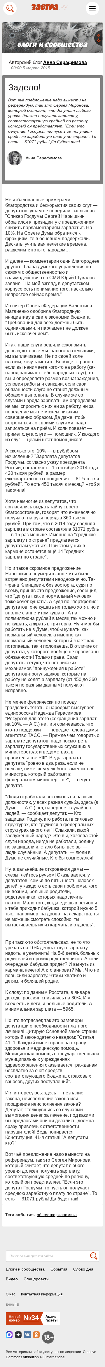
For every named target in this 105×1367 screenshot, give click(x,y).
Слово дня (83, 1269)
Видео (12, 1279)
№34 (31, 1318)
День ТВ (12, 1304)
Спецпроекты (36, 1279)
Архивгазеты (51, 1318)
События (58, 1269)
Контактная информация (42, 1294)
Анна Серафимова (65, 62)
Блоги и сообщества (25, 1269)
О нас (10, 1294)
